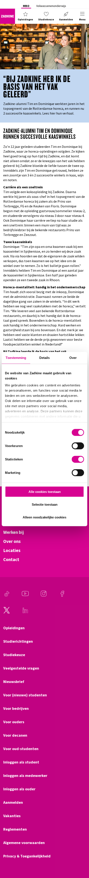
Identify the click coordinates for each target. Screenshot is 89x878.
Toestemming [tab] (16, 358)
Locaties (12, 550)
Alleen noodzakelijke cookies (44, 517)
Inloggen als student (21, 762)
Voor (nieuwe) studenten (25, 695)
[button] (25, 16)
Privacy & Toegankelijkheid (27, 856)
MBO (26, 6)
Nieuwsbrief (13, 681)
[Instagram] (43, 596)
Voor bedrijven (16, 708)
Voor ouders (13, 722)
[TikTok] (6, 596)
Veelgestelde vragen (21, 668)
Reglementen (15, 829)
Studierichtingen (18, 641)
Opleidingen (14, 628)
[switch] (78, 445)
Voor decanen (15, 735)
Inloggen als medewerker (25, 775)
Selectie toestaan (44, 504)
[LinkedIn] (25, 612)
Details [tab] (44, 358)
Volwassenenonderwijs (51, 6)
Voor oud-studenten (20, 748)
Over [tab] (73, 358)
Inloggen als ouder (19, 789)
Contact (11, 559)
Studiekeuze (14, 654)
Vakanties (12, 815)
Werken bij (13, 532)
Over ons (12, 541)
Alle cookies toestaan (45, 492)
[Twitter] (6, 612)
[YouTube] (25, 596)
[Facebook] (62, 596)
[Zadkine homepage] (7, 16)
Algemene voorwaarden (24, 842)
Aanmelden (13, 802)
